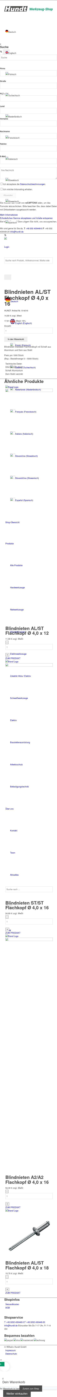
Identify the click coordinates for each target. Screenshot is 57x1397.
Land (2, 106)
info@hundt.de (11, 1325)
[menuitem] (29, 1350)
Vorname (4, 118)
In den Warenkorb (16, 339)
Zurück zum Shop (31, 1388)
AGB (7, 1307)
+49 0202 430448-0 (14, 1322)
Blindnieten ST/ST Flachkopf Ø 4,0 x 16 (27, 905)
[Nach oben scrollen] (1, 1360)
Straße (3, 81)
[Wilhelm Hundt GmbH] (28, 10)
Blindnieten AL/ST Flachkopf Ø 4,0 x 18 (27, 1265)
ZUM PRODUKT (12, 658)
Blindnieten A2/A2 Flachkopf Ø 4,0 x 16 (27, 1179)
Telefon (3, 144)
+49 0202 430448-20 (34, 1322)
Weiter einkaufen (17, 1393)
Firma (2, 68)
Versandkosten (12, 1304)
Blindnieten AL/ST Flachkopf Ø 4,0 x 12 (27, 630)
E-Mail (3, 156)
